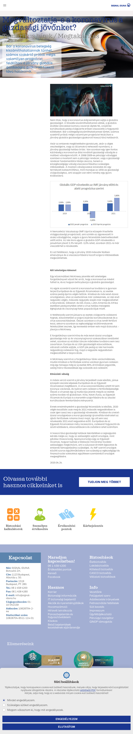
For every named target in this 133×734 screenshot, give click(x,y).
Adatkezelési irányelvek (104, 599)
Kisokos (52, 621)
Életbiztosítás (98, 562)
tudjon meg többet (104, 482)
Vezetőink (96, 592)
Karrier (52, 592)
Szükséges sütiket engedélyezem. (27, 705)
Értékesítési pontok (60, 569)
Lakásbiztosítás (99, 565)
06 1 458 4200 (57, 565)
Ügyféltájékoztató (101, 614)
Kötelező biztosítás (101, 569)
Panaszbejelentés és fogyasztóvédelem (60, 616)
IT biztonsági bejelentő (62, 599)
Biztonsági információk (62, 595)
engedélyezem (66, 719)
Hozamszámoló (57, 606)
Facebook (54, 577)
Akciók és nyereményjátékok (66, 603)
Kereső (52, 573)
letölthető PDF (88, 690)
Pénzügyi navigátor (102, 618)
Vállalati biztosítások (102, 576)
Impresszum (97, 610)
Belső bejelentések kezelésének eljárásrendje (64, 626)
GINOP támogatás (101, 621)
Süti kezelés (97, 606)
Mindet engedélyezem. (21, 700)
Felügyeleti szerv (100, 595)
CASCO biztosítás (100, 573)
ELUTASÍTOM (66, 726)
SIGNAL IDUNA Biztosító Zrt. (116, 5)
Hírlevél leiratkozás (60, 610)
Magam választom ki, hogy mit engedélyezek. (35, 710)
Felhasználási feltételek (104, 603)
